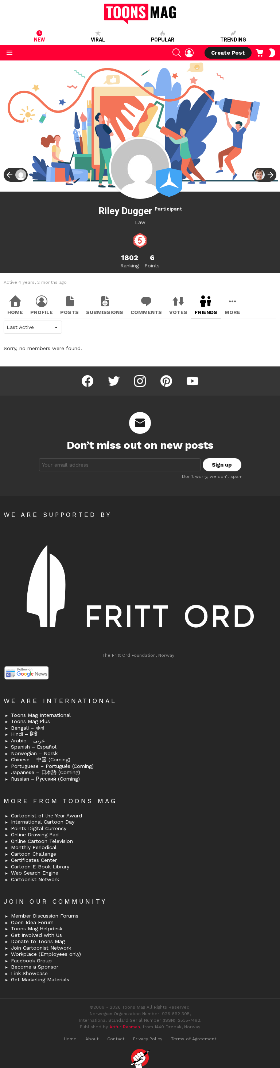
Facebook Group (31, 960)
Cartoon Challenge (33, 854)
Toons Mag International (41, 715)
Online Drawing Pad (35, 834)
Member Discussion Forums (44, 916)
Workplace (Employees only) (46, 954)
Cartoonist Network (35, 879)
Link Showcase (29, 973)
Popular (162, 40)
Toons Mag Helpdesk (36, 928)
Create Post (228, 53)
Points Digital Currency (38, 828)
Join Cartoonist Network (41, 948)
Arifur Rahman (124, 1026)
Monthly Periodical (34, 847)
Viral (98, 40)
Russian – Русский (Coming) (45, 779)
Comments (146, 312)
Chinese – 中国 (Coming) (40, 759)
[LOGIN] (189, 53)
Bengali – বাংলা (27, 728)
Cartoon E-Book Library (40, 866)
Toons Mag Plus (30, 721)
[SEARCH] (176, 53)
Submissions (104, 312)
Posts (69, 312)
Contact (115, 1038)
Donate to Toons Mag (38, 941)
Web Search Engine (34, 873)
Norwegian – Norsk (34, 753)
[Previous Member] (16, 175)
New (39, 40)
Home (15, 312)
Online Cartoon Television (42, 841)
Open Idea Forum (32, 922)
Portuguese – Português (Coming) (52, 766)
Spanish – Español (34, 747)
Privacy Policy (147, 1038)
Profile (41, 312)
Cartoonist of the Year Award (46, 815)
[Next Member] (264, 175)
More (232, 312)
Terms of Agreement (193, 1038)
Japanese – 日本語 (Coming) (45, 772)
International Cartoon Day (42, 822)
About (91, 1038)
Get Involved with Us (36, 935)
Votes (178, 312)
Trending (233, 40)
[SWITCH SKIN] (272, 53)
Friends (206, 312)
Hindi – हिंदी (24, 734)
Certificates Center (34, 860)
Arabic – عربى (28, 740)
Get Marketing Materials (40, 979)
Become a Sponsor (34, 967)
